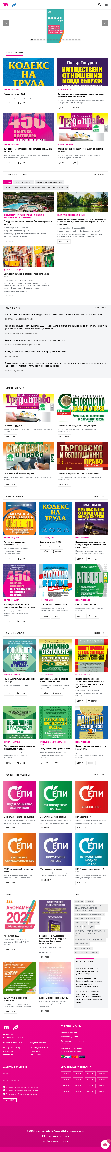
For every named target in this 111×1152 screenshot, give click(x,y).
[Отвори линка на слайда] (55, 26)
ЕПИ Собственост (11, 356)
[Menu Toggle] (106, 4)
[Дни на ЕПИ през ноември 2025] (55, 978)
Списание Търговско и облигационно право (22, 345)
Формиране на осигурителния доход (89, 915)
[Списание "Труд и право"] (28, 408)
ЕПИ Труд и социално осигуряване (18, 319)
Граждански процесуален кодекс (55, 748)
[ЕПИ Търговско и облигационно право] (19, 849)
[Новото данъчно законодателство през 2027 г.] (91, 722)
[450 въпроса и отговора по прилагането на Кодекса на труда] (28, 127)
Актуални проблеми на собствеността (14, 543)
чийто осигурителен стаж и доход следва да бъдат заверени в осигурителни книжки (89, 908)
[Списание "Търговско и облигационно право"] (82, 456)
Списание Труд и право (14, 371)
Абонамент (10, 1100)
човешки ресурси (82, 944)
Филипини (79, 902)
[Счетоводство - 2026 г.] (91, 580)
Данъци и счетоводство (13, 270)
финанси (89, 902)
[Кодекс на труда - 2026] (28, 72)
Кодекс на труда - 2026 (14, 94)
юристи (78, 927)
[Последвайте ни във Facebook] (43, 1136)
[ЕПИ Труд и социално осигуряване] (19, 797)
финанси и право (82, 952)
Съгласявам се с (21, 1094)
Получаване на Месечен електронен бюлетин (22, 1091)
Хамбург (94, 952)
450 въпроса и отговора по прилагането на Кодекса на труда (19, 605)
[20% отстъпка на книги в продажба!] (19, 978)
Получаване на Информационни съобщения (22, 1087)
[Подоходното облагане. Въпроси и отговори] (19, 655)
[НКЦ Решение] (15, 1027)
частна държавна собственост (87, 919)
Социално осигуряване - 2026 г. (55, 604)
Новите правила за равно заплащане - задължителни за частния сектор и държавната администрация (89, 683)
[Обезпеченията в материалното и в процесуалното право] (19, 722)
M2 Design (64, 1141)
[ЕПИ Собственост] (91, 797)
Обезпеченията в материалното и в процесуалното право (19, 747)
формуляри (94, 923)
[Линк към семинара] (28, 202)
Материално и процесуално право (71, 215)
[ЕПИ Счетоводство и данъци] (55, 797)
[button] (99, 4)
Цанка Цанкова (81, 923)
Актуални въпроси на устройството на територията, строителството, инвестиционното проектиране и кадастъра (81, 222)
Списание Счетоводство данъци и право (21, 333)
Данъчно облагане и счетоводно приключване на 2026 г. (55, 680)
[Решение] (13, 4)
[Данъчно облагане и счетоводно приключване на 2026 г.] (55, 655)
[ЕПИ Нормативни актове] (55, 849)
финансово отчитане (83, 948)
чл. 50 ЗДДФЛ (89, 927)
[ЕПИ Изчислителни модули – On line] (91, 849)
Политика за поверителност (28, 1094)
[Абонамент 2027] (19, 916)
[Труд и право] (6, 1027)
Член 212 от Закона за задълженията (90, 940)
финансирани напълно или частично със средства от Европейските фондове (90, 933)
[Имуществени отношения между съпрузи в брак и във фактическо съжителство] (82, 72)
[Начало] (5, 4)
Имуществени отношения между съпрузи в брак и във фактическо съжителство (81, 95)
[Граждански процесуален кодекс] (55, 722)
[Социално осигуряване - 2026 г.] (55, 580)
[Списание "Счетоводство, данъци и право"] (82, 408)
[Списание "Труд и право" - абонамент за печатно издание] (82, 127)
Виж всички (99, 175)
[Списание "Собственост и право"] (28, 456)
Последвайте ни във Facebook (57, 1136)
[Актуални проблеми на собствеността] (19, 518)
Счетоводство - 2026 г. (86, 604)
